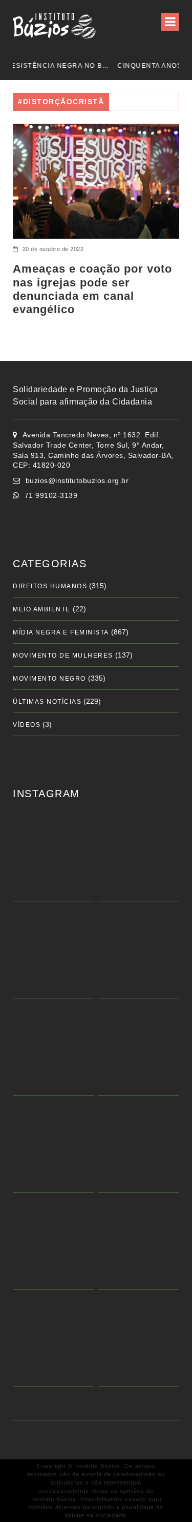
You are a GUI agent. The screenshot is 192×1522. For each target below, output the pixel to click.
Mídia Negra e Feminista (61, 632)
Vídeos (26, 724)
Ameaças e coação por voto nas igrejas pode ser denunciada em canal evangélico (92, 289)
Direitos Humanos (50, 586)
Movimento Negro (49, 678)
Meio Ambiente (42, 609)
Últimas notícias (47, 701)
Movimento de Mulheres (63, 655)
